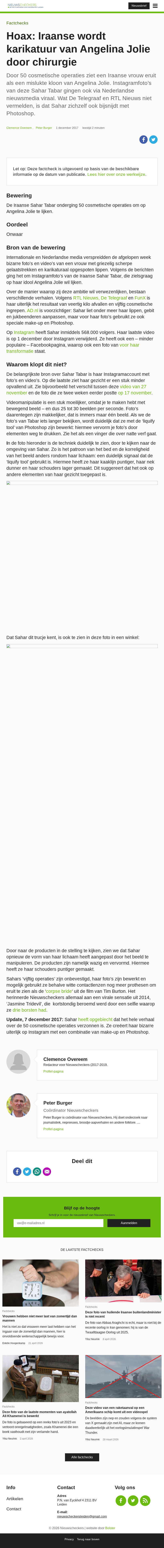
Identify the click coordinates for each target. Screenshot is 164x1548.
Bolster (110, 1528)
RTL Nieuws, (86, 298)
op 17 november (134, 392)
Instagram (24, 332)
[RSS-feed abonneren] (145, 1500)
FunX (140, 298)
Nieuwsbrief (139, 5)
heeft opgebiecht (96, 1019)
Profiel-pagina (53, 1071)
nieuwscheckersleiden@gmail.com (82, 1516)
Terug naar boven (88, 1539)
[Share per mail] (47, 1171)
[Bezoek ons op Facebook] (121, 1500)
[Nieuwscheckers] (25, 5)
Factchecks (17, 23)
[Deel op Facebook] (143, 139)
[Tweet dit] (153, 139)
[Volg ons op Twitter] (133, 1500)
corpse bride (59, 991)
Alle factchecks (82, 1457)
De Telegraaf (114, 298)
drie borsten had (29, 1010)
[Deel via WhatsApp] (37, 1171)
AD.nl (32, 310)
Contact (13, 1509)
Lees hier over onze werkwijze (116, 174)
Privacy (69, 1539)
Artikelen (14, 1498)
